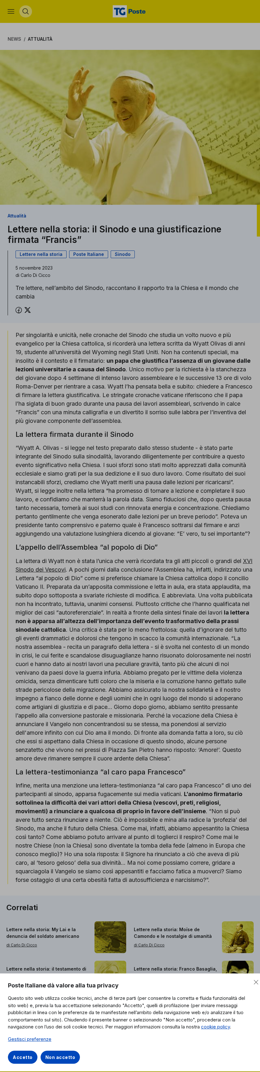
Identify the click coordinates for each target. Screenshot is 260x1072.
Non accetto (60, 1057)
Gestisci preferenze (29, 1039)
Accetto (23, 1057)
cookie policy (215, 1027)
